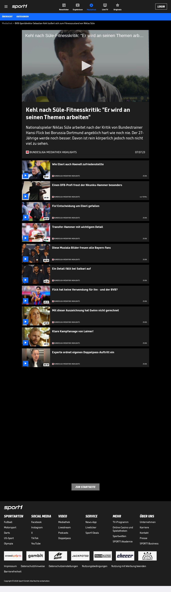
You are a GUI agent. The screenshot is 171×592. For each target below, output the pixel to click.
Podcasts (63, 532)
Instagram (37, 527)
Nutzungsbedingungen (94, 566)
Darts (7, 532)
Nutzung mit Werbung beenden (128, 566)
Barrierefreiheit (12, 571)
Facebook (36, 522)
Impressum (10, 566)
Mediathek (64, 522)
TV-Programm (121, 522)
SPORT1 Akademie (123, 541)
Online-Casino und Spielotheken (123, 529)
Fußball (8, 522)
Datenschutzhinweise (33, 566)
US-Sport (9, 538)
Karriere (144, 527)
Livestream (64, 527)
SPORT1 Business (149, 543)
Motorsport (10, 527)
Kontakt (144, 532)
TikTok (34, 538)
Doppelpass (64, 538)
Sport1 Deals (92, 532)
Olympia (8, 543)
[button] (85, 65)
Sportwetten (119, 536)
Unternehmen (148, 522)
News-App (91, 522)
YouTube (36, 543)
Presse (143, 538)
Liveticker (91, 527)
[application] (85, 66)
